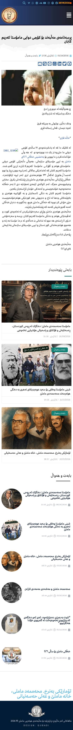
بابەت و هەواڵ (31, 55)
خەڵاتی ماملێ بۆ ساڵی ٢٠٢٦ (57, 651)
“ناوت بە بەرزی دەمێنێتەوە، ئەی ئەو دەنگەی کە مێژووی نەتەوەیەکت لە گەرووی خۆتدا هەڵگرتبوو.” (47, 620)
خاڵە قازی (65, 138)
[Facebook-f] (56, 3)
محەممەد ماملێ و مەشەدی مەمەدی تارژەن (47, 589)
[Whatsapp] (33, 3)
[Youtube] (45, 3)
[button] (24, 3)
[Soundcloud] (41, 3)
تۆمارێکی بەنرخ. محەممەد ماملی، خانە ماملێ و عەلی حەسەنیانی (37, 453)
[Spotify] (53, 3)
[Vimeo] (29, 3)
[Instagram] (49, 3)
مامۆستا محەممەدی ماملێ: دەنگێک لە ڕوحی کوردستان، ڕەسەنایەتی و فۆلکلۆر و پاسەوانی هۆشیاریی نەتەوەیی (46, 495)
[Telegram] (37, 3)
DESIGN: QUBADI (36, 725)
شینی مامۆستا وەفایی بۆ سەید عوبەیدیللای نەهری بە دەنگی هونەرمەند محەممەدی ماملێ (48, 526)
